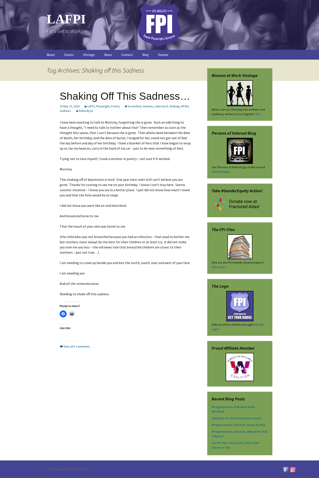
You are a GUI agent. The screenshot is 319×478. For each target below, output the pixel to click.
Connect (127, 55)
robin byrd (161, 106)
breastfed (134, 106)
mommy (148, 106)
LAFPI (90, 106)
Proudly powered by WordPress (67, 469)
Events (69, 55)
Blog (145, 55)
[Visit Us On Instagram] (292, 469)
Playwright (103, 106)
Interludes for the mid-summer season (236, 418)
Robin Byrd (86, 111)
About (51, 55)
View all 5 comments (77, 346)
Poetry (115, 106)
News (108, 55)
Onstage (89, 55)
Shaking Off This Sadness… (125, 96)
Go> (258, 114)
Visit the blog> (221, 172)
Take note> (219, 267)
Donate (163, 55)
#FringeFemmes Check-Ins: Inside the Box (238, 425)
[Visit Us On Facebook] (285, 469)
